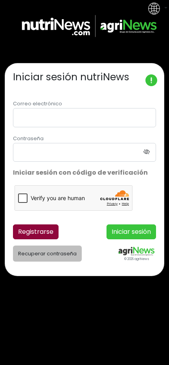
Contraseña (28, 138)
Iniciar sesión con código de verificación (80, 172)
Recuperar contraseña (47, 253)
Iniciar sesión (131, 231)
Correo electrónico (37, 103)
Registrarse (35, 231)
